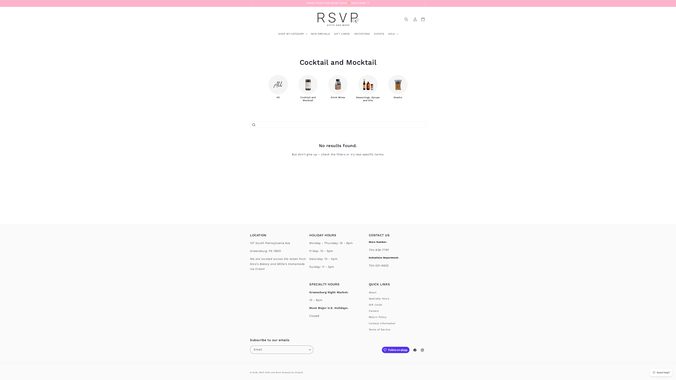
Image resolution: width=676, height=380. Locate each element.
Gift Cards (375, 304)
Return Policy (377, 317)
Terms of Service (379, 329)
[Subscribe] (309, 350)
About (373, 292)
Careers (374, 310)
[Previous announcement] (251, 3)
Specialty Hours (379, 298)
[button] (406, 19)
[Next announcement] (425, 3)
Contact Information (382, 323)
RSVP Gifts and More (270, 372)
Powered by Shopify (292, 372)
